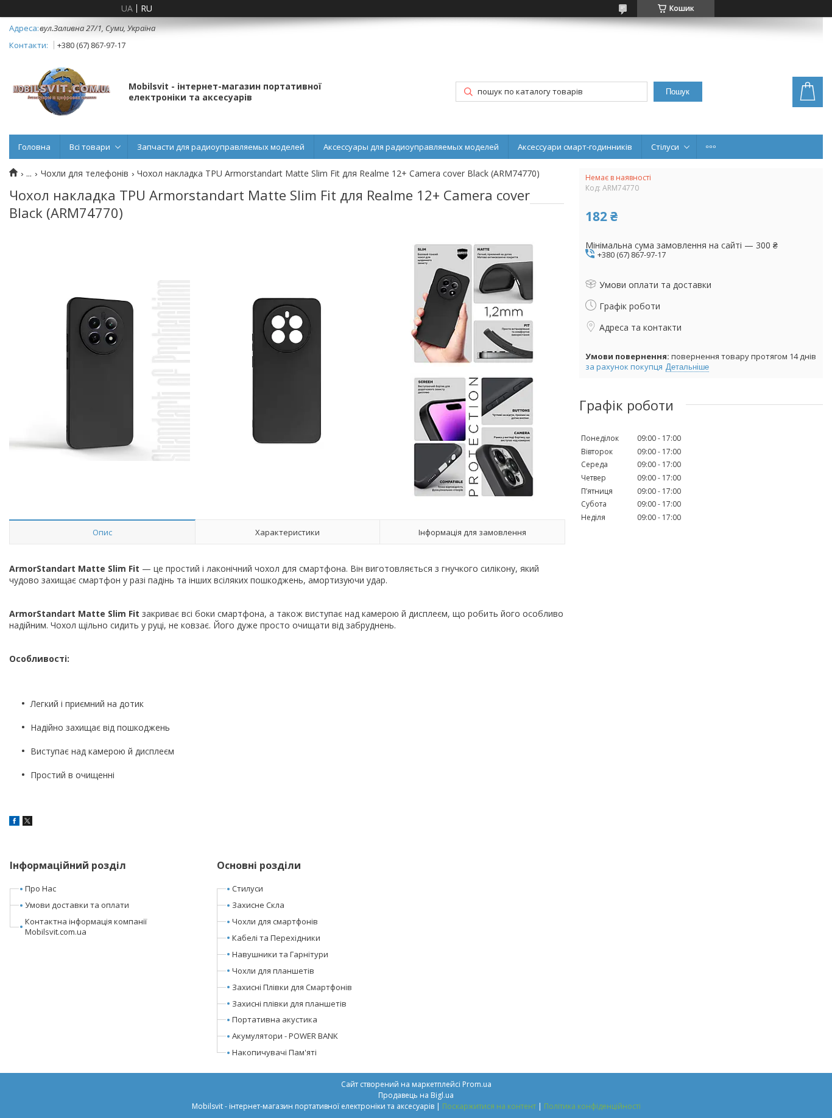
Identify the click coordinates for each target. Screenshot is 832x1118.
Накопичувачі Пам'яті (274, 1052)
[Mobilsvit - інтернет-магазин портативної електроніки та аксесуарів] (63, 93)
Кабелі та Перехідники (276, 937)
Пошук (677, 91)
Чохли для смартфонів (275, 921)
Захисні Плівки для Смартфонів (292, 987)
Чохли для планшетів (273, 970)
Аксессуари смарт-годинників (575, 146)
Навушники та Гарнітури (280, 954)
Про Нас (40, 888)
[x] (27, 822)
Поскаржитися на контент (489, 1106)
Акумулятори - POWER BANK (285, 1035)
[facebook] (14, 822)
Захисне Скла (258, 904)
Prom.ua (477, 1084)
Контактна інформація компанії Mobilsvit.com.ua (86, 926)
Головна (34, 146)
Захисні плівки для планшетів (289, 1003)
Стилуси (247, 888)
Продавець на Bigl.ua (416, 1095)
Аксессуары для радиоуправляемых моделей (411, 146)
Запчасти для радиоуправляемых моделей (221, 146)
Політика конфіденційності (592, 1106)
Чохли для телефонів (85, 173)
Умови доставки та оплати (77, 904)
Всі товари (89, 146)
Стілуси (665, 146)
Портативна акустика (274, 1019)
